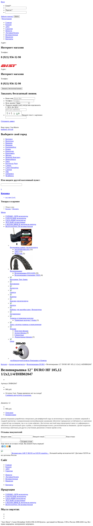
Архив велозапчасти (17, 364)
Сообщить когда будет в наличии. (18, 395)
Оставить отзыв (26, 441)
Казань (8, 149)
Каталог (4, 364)
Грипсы (13, 292)
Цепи (12, 341)
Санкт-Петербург (12, 168)
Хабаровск (9, 174)
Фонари (13, 329)
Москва (8, 155)
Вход (3, 2)
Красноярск (10, 153)
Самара (8, 165)
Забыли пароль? (7, 16)
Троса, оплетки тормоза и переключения (25, 324)
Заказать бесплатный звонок (12, 88)
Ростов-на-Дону (11, 163)
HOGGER (19, 254)
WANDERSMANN (22, 249)
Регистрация (7, 19)
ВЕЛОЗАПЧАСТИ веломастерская (19, 226)
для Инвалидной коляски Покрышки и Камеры (28, 360)
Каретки (13, 297)
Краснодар (9, 151)
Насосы (13, 305)
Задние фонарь (20, 333)
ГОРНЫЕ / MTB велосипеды (16, 216)
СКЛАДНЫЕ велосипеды (15, 220)
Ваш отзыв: (70, 437)
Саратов (8, 170)
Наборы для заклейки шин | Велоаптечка (26, 310)
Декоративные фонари (23, 337)
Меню (3, 212)
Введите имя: (6, 437)
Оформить (15, 209)
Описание (9, 413)
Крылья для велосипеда (19, 301)
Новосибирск (10, 159)
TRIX (17, 251)
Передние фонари (21, 331)
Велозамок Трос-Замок (19, 279)
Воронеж (8, 143)
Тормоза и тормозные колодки (21, 318)
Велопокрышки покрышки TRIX (28, 275)
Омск (7, 161)
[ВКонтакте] (2, 446)
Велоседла (14, 288)
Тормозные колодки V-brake (26, 320)
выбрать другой (7, 129)
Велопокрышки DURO (36, 364)
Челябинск (9, 176)
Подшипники (15, 314)
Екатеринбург (10, 147)
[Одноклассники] (7, 446)
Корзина (8, 209)
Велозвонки (14, 284)
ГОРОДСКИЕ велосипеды (15, 218)
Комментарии (10, 415)
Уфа (7, 172)
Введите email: (38, 437)
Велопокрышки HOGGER (25, 273)
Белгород (9, 139)
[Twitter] (5, 446)
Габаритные (19, 335)
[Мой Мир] (10, 446)
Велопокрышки (16, 271)
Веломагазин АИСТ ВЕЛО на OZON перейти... (30, 453)
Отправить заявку (8, 121)
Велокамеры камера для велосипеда (24, 247)
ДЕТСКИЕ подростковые (15, 222)
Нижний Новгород (12, 157)
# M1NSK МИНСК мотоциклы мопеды (20, 224)
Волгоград (9, 141)
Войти (17, 16)
